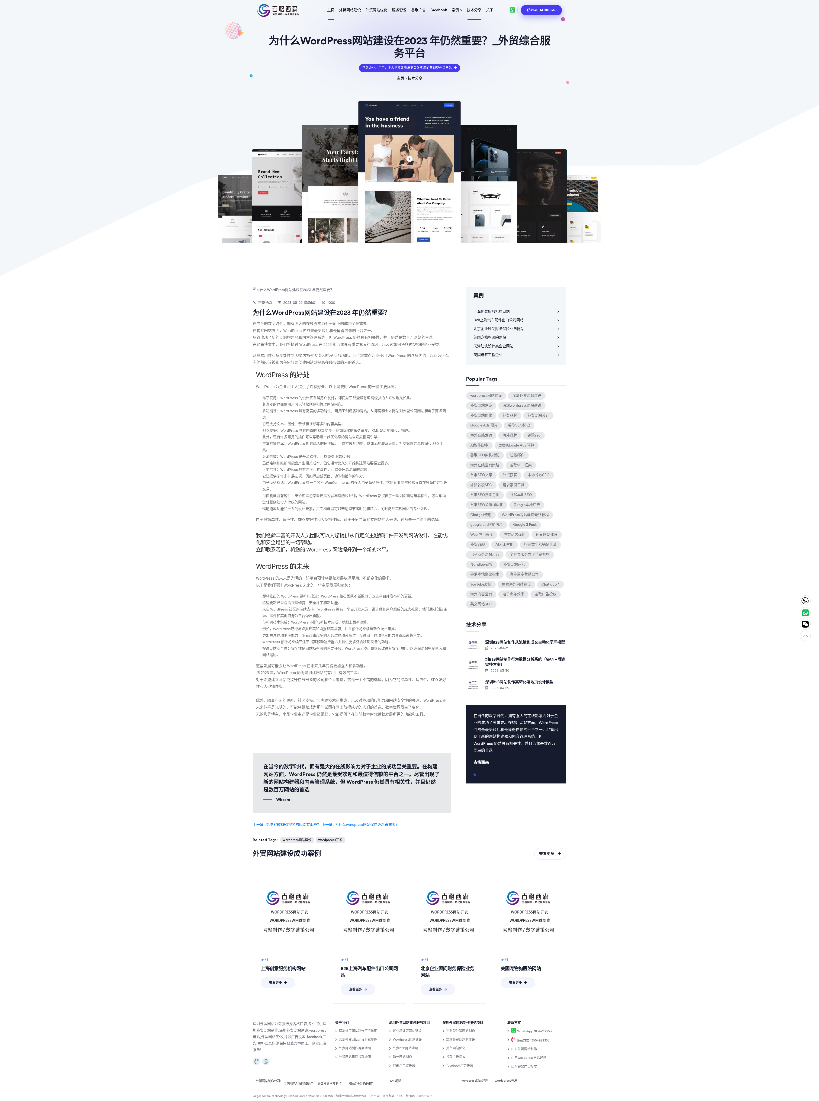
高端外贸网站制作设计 (462, 1039)
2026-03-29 (499, 688)
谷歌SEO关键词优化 (486, 505)
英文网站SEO (481, 604)
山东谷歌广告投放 (524, 1066)
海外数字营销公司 (524, 574)
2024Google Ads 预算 (516, 445)
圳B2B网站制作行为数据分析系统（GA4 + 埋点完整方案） (525, 662)
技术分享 (474, 10)
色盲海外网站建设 (516, 584)
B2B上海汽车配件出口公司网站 (498, 320)
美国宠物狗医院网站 (489, 337)
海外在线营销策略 (484, 465)
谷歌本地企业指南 (484, 574)
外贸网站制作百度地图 (355, 1048)
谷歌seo (533, 435)
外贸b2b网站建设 (405, 1048)
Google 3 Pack (525, 525)
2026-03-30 (499, 670)
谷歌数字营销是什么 (540, 544)
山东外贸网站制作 (524, 1049)
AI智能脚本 (479, 445)
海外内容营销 (481, 594)
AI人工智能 (504, 544)
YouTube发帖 (480, 584)
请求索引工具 (513, 485)
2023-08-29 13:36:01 (299, 303)
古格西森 (265, 303)
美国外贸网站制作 (329, 1083)
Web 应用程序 (481, 535)
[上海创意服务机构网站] (289, 911)
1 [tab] (474, 776)
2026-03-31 (499, 648)
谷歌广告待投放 (404, 1065)
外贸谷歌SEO (481, 485)
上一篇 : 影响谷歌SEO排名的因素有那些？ (287, 825)
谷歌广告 (418, 10)
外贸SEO (477, 544)
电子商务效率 (513, 594)
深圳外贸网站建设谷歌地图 (358, 1039)
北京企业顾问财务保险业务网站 (498, 329)
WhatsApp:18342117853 (534, 1031)
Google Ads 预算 (484, 425)
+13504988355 (544, 10)
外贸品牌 (509, 415)
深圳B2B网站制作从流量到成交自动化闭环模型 (525, 642)
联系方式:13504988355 (532, 1040)
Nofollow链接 (481, 564)
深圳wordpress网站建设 (521, 405)
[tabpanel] (516, 738)
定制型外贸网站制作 (460, 1031)
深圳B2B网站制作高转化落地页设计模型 (519, 682)
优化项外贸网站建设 (407, 1031)
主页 (330, 10)
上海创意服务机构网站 (491, 311)
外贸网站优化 (376, 10)
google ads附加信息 (486, 525)
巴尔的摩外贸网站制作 (298, 1083)
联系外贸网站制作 (361, 1083)
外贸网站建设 (350, 10)
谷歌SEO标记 (519, 425)
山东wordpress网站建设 (528, 1057)
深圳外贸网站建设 (526, 395)
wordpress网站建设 (297, 840)
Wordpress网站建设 (407, 1039)
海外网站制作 (402, 1057)
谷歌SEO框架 (521, 465)
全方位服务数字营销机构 (530, 554)
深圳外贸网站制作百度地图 (358, 1031)
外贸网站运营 (514, 564)
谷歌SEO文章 (481, 475)
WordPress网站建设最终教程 (525, 515)
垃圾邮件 (517, 455)
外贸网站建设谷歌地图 (355, 1057)
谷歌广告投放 (545, 594)
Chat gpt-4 (550, 584)
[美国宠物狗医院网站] (529, 911)
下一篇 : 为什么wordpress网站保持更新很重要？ (360, 825)
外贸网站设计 (538, 415)
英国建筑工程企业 (487, 355)
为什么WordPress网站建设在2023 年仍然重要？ (322, 313)
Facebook (438, 10)
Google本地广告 (527, 505)
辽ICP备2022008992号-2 (414, 1096)
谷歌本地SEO (521, 495)
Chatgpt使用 (480, 515)
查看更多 (547, 854)
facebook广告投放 (459, 1065)
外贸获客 (510, 475)
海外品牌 (509, 435)
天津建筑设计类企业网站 (493, 346)
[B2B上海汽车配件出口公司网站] (369, 911)
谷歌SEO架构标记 (485, 455)
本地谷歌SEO (539, 475)
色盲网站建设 (547, 535)
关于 (489, 10)
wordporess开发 (330, 840)
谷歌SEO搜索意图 (485, 495)
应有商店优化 (514, 535)
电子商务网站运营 (484, 554)
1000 (331, 303)
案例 (455, 10)
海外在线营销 (481, 435)
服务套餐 (399, 10)
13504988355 (805, 601)
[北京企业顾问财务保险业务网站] (449, 911)
